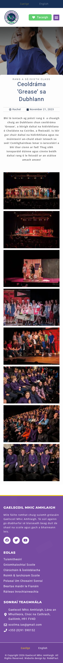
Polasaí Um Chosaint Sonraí (23, 581)
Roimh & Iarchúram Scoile (22, 575)
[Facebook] (7, 540)
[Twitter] (16, 540)
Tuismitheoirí (13, 559)
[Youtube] (25, 540)
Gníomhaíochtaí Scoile (19, 564)
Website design (33, 658)
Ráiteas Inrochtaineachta (21, 591)
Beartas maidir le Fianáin (21, 586)
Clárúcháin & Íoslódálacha (22, 570)
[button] (56, 17)
